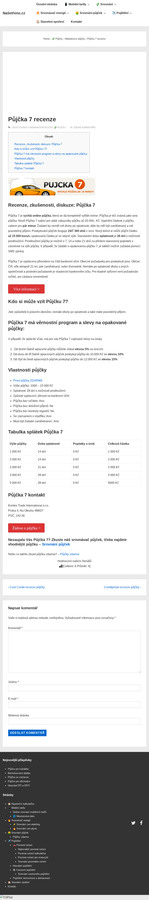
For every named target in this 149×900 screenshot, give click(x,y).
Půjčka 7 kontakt (24, 168)
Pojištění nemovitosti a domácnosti (31, 878)
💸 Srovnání (104, 4)
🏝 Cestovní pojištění (24, 870)
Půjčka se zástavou (18, 777)
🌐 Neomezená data (23, 816)
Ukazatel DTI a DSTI (19, 785)
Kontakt (76, 21)
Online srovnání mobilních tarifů (29, 812)
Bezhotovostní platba (19, 773)
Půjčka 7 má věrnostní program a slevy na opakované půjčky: (51, 153)
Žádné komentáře (85, 127)
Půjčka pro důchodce (19, 781)
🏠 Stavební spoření (50, 21)
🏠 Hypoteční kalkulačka (21, 803)
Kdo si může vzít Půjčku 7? (30, 148)
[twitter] (134, 824)
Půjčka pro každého (18, 769)
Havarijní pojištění (22, 865)
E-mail (12, 698)
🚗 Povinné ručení (22, 845)
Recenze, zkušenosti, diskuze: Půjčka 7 (38, 144)
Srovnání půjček (56, 544)
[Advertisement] (74, 84)
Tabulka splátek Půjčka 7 (29, 163)
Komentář (15, 628)
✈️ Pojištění (120, 13)
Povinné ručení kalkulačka (32, 853)
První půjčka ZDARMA (28, 380)
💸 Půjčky (60, 127)
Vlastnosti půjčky (24, 158)
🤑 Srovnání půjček (88, 13)
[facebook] (142, 824)
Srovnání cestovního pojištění (33, 874)
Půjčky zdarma (69, 554)
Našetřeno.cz (14, 13)
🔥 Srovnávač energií (51, 13)
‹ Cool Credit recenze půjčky (26, 587)
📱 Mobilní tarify (75, 4)
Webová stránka (18, 715)
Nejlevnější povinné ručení (32, 849)
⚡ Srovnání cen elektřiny (26, 824)
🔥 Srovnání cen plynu (25, 828)
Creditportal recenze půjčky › (122, 587)
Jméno (12, 682)
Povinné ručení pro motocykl (33, 857)
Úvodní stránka (46, 4)
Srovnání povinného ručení (32, 861)
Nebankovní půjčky (41, 127)
